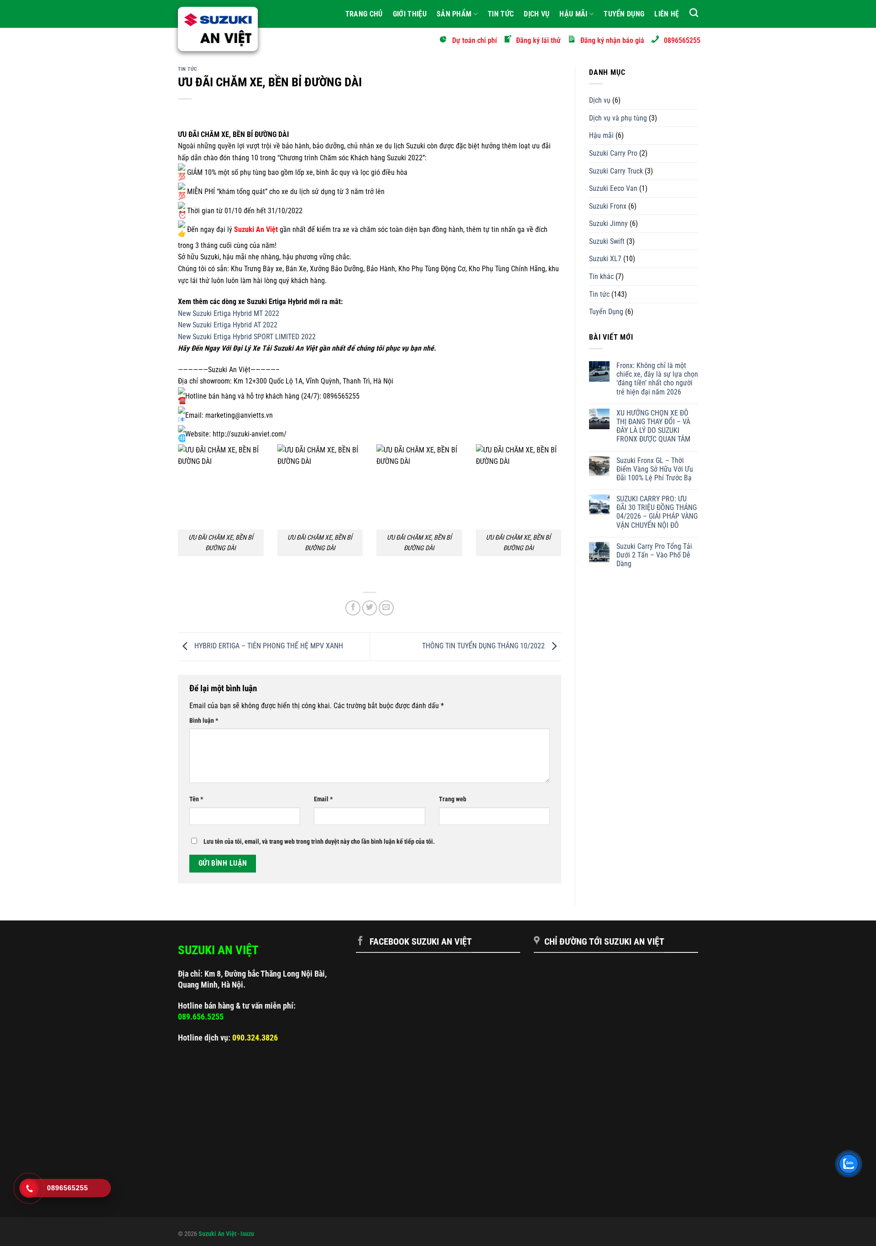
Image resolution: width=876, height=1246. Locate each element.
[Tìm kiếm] (693, 12)
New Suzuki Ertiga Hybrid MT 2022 (228, 313)
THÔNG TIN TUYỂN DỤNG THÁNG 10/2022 (484, 646)
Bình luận (203, 721)
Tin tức (501, 14)
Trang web (452, 799)
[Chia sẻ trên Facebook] (352, 607)
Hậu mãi (573, 14)
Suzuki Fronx (607, 206)
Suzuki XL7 (605, 258)
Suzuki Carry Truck (616, 171)
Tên (196, 799)
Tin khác (601, 276)
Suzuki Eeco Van (613, 188)
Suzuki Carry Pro (613, 153)
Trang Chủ (364, 14)
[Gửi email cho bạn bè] (386, 607)
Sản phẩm (454, 14)
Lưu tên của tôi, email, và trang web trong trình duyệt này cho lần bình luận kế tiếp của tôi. (319, 842)
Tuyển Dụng (624, 14)
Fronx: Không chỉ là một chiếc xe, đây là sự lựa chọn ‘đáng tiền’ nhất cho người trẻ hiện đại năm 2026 (657, 378)
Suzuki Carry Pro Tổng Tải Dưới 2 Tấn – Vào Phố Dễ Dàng (654, 555)
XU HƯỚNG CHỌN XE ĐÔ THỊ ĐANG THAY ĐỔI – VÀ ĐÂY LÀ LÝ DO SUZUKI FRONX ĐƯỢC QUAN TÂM (653, 426)
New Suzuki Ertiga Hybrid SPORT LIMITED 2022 (247, 336)
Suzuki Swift (607, 241)
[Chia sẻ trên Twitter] (369, 607)
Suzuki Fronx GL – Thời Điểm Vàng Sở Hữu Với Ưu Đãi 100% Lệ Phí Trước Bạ (654, 469)
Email (323, 799)
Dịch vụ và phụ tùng (618, 118)
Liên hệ (666, 14)
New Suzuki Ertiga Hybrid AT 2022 (227, 325)
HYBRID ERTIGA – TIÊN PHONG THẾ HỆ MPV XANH (268, 646)
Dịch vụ (536, 14)
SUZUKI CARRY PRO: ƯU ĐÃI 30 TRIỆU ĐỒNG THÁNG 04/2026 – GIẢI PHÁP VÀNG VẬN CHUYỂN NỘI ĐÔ (657, 512)
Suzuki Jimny (608, 223)
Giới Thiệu (410, 14)
